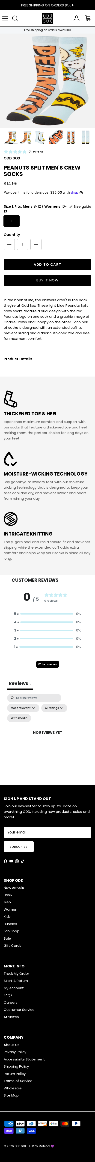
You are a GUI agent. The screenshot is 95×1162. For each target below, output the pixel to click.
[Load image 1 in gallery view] (47, 81)
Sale (7, 938)
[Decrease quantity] (9, 244)
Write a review (47, 664)
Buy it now (47, 280)
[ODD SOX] (47, 18)
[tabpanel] (47, 738)
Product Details (18, 359)
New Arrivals (14, 887)
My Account (14, 988)
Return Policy (15, 1073)
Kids (7, 916)
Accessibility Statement (24, 1059)
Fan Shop (11, 931)
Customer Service (19, 1009)
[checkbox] (19, 718)
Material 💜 (46, 1146)
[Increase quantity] (36, 244)
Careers (11, 1002)
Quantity (12, 234)
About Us (11, 1044)
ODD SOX (21, 1146)
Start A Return (16, 980)
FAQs (8, 995)
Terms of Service (18, 1080)
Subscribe (19, 847)
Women (10, 909)
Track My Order (16, 973)
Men (7, 902)
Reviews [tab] (20, 683)
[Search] (15, 18)
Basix (8, 895)
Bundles (10, 923)
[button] (47, 614)
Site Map (11, 1095)
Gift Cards (12, 945)
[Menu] (5, 18)
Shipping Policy (16, 1066)
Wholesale (13, 1088)
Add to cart (47, 264)
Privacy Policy (15, 1051)
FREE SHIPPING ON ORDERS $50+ (47, 5)
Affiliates (11, 1017)
